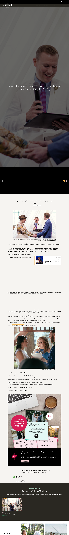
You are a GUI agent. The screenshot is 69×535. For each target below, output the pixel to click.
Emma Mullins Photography (37, 205)
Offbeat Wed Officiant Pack (32, 457)
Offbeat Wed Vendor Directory (28, 494)
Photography (5, 498)
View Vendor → (5, 515)
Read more (47, 262)
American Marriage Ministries (27, 256)
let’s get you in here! (58, 494)
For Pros (14, 2)
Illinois (3, 512)
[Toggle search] (61, 1)
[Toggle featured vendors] (64, 181)
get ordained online (23, 390)
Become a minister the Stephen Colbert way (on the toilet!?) (52, 260)
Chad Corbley (51, 239)
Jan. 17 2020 (18, 477)
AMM (55, 316)
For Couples (19, 2)
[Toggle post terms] (66, 181)
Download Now (25, 461)
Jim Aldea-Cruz (19, 476)
